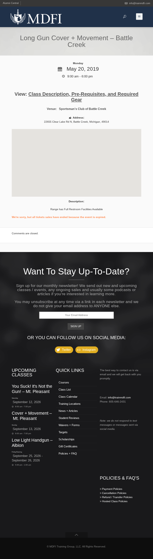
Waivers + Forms (69, 425)
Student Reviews (69, 418)
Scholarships (66, 439)
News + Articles (68, 410)
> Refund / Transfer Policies (116, 497)
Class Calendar (68, 396)
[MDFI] (36, 17)
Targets (63, 432)
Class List (65, 389)
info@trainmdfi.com (139, 3)
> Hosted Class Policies (113, 501)
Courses (64, 382)
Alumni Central (11, 3)
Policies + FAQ (68, 453)
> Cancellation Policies (113, 493)
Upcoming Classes (24, 372)
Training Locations (70, 403)
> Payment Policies (111, 488)
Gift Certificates (68, 446)
